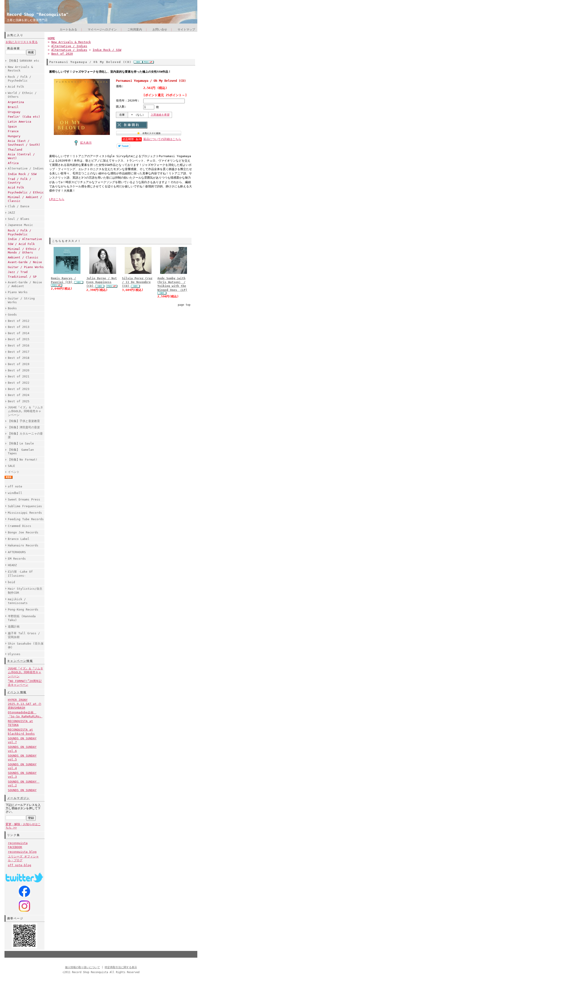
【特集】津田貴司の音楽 (24, 427)
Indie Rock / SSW (22, 174)
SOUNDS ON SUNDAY (22, 790)
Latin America (19, 121)
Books (12, 308)
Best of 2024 (18, 395)
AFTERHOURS (17, 552)
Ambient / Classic (23, 257)
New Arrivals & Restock (20, 68)
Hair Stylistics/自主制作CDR (25, 590)
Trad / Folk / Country (19, 180)
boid (11, 582)
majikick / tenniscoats (18, 601)
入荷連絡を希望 (160, 114)
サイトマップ (186, 29)
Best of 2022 (18, 382)
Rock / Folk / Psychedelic (19, 78)
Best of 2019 (18, 364)
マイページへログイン (102, 29)
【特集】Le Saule (21, 443)
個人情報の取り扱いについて (82, 967)
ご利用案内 (134, 29)
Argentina (16, 102)
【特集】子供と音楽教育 (24, 421)
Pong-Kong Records (23, 609)
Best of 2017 (18, 351)
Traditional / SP (22, 276)
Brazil (13, 107)
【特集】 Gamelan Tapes (21, 451)
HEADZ (12, 565)
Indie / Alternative (25, 239)
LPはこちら (56, 199)
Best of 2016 (18, 345)
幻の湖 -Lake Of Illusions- (20, 573)
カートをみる (68, 29)
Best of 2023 (18, 389)
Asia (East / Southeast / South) (24, 142)
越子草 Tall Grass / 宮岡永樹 (24, 635)
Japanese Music (20, 225)
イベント (14, 472)
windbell (15, 493)
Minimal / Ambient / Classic (25, 199)
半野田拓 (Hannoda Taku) (22, 618)
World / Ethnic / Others (22, 94)
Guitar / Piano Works (26, 267)
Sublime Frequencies (25, 506)
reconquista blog (22, 851)
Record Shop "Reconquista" (37, 14)
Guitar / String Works (21, 300)
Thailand (15, 149)
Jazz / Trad (18, 272)
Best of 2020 (18, 370)
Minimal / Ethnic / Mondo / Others (24, 250)
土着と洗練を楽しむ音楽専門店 (27, 20)
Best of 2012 (18, 321)
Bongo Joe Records (23, 532)
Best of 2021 (18, 376)
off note (15, 486)
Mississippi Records (25, 512)
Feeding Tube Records (26, 519)
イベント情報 (16, 692)
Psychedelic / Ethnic (26, 192)
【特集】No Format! (22, 459)
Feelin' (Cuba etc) (24, 116)
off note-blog (19, 865)
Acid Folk (16, 86)
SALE (11, 466)
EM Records (17, 558)
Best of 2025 (18, 401)
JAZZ (11, 212)
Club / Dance (18, 206)
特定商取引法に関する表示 (121, 967)
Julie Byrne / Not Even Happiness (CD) (101, 282)
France (13, 131)
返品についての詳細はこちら (162, 139)
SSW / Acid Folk (21, 244)
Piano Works (18, 292)
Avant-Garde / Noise (25, 262)
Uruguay (14, 112)
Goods (12, 314)
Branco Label (18, 539)
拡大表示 (86, 142)
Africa (13, 163)
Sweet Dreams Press (24, 499)
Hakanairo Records (23, 545)
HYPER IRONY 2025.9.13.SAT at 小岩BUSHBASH (24, 703)
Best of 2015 (18, 339)
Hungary (14, 136)
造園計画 (14, 626)
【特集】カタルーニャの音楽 (25, 435)
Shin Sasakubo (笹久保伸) (25, 645)
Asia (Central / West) (21, 156)
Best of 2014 (18, 333)
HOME (51, 38)
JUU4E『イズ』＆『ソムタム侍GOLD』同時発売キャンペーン (25, 411)
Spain (12, 126)
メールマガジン (18, 798)
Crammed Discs (19, 526)
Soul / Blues (18, 219)
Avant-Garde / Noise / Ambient (25, 284)
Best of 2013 (18, 327)
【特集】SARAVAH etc (23, 60)
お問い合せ (159, 29)
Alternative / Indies (26, 168)
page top (184, 304)
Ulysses (14, 654)
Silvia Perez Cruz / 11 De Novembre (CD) (137, 282)
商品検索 (13, 48)
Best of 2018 (18, 357)
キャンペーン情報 (20, 660)
